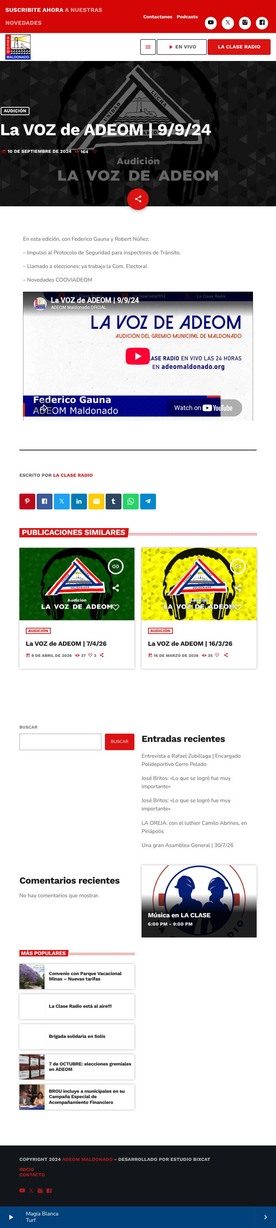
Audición (15, 111)
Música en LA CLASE (179, 915)
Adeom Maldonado (87, 1159)
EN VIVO (181, 47)
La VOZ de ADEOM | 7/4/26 (66, 644)
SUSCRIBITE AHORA (53, 16)
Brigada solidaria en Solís (77, 1036)
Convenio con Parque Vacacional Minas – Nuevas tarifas (85, 976)
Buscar (28, 727)
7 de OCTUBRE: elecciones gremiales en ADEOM (90, 1067)
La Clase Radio (239, 47)
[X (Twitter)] (228, 23)
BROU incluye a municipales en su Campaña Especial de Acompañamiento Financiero (87, 1097)
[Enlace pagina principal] (18, 47)
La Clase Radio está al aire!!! (80, 1006)
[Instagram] (245, 23)
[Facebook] (262, 23)
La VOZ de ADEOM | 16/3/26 (190, 644)
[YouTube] (211, 23)
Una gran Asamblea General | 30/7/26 (188, 845)
